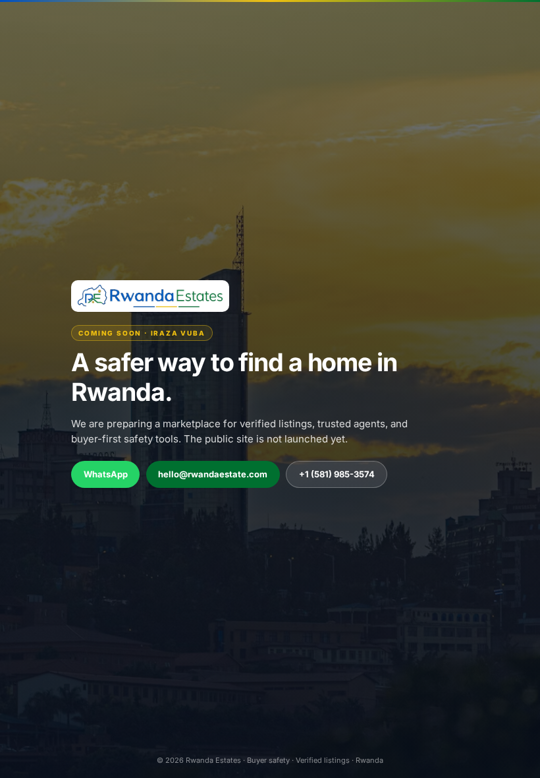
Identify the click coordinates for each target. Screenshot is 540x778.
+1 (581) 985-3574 (337, 474)
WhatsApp (106, 474)
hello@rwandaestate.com (212, 474)
